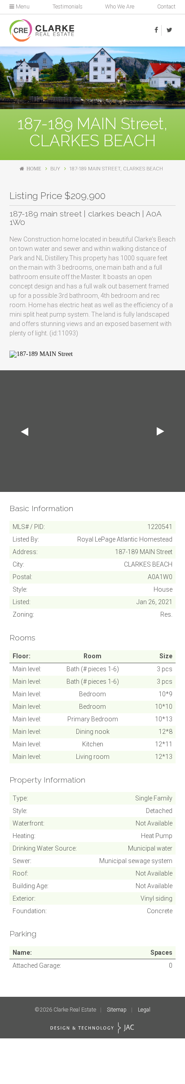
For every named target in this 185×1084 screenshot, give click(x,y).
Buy (55, 169)
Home (33, 168)
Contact (166, 7)
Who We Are (119, 7)
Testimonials (68, 7)
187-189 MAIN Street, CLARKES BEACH (116, 169)
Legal (144, 1010)
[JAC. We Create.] (92, 1027)
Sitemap (117, 1010)
